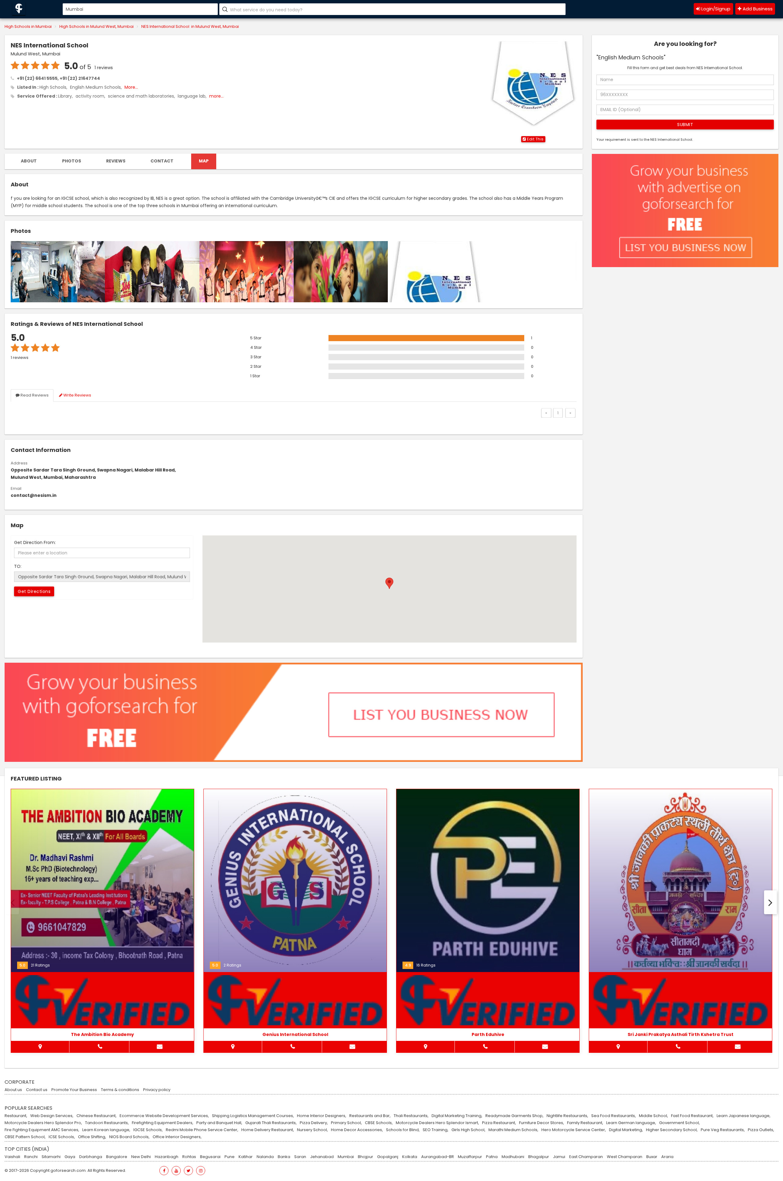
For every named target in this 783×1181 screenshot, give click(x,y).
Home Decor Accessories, (357, 1130)
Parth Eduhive (488, 1034)
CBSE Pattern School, (25, 1137)
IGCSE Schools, (148, 1130)
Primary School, (346, 1123)
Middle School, (653, 1116)
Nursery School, (312, 1130)
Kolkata (409, 1157)
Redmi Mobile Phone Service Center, (202, 1130)
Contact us (36, 1090)
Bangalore (116, 1157)
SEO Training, (435, 1130)
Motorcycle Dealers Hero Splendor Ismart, (437, 1123)
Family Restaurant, (585, 1123)
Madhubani (513, 1157)
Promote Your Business (74, 1090)
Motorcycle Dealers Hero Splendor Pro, (43, 1123)
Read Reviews (34, 395)
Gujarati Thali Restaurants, (271, 1123)
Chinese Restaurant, (96, 1116)
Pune (230, 1157)
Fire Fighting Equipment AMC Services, (42, 1130)
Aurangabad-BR (437, 1157)
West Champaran (624, 1157)
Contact (161, 161)
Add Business (757, 9)
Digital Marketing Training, (457, 1116)
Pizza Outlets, (761, 1130)
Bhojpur (365, 1157)
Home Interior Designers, (321, 1116)
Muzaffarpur (470, 1157)
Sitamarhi (51, 1157)
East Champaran (586, 1157)
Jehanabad (322, 1157)
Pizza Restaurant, (499, 1123)
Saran (300, 1157)
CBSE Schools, (379, 1123)
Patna (492, 1157)
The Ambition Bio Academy (102, 1034)
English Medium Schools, (96, 87)
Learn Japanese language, (743, 1116)
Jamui (559, 1157)
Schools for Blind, (403, 1130)
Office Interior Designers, (177, 1137)
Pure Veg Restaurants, (723, 1130)
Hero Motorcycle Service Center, (573, 1130)
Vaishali (12, 1157)
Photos (71, 161)
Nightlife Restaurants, (567, 1116)
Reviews (115, 161)
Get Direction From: (35, 542)
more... (216, 96)
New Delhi (141, 1157)
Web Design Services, (51, 1116)
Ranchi (31, 1157)
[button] (533, 139)
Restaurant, (16, 1116)
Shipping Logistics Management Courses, (253, 1116)
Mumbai (346, 1157)
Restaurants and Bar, (370, 1116)
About (29, 161)
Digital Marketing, (626, 1130)
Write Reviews (76, 395)
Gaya (70, 1157)
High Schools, (53, 87)
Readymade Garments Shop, (514, 1116)
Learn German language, (631, 1123)
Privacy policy (156, 1090)
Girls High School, (468, 1130)
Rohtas (189, 1157)
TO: (17, 566)
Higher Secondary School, (672, 1130)
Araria (667, 1157)
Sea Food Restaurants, (613, 1116)
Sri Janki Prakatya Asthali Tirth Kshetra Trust (680, 1034)
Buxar (651, 1157)
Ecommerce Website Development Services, (164, 1116)
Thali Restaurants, (411, 1116)
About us (13, 1090)
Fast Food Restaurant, (692, 1116)
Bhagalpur (538, 1157)
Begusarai (210, 1157)
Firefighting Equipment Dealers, (162, 1123)
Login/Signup (715, 9)
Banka (284, 1157)
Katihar (246, 1157)
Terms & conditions (120, 1090)
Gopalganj (387, 1157)
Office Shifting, (92, 1137)
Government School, (679, 1123)
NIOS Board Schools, (129, 1137)
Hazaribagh (166, 1157)
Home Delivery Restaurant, (267, 1130)
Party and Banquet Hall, (219, 1123)
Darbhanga (90, 1157)
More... (131, 87)
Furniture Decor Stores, (541, 1123)
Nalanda (265, 1157)
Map (204, 161)
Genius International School (295, 1034)
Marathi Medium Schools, (513, 1130)
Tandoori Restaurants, (107, 1123)
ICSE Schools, (62, 1137)
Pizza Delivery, (314, 1123)
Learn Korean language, (106, 1130)
